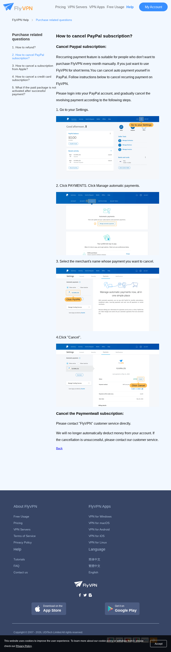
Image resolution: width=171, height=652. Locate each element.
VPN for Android (99, 529)
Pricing (60, 7)
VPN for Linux (98, 542)
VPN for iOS (96, 536)
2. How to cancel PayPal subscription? (28, 56)
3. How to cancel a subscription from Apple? (32, 67)
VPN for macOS (99, 523)
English (93, 572)
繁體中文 (94, 565)
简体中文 (94, 559)
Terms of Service (25, 536)
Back (59, 448)
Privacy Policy (23, 542)
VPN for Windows (100, 516)
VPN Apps (97, 7)
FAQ (16, 565)
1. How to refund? (24, 47)
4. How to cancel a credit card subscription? (31, 78)
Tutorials (19, 559)
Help (130, 7)
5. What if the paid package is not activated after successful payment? (34, 91)
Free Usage (115, 7)
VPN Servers (77, 7)
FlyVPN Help (20, 20)
